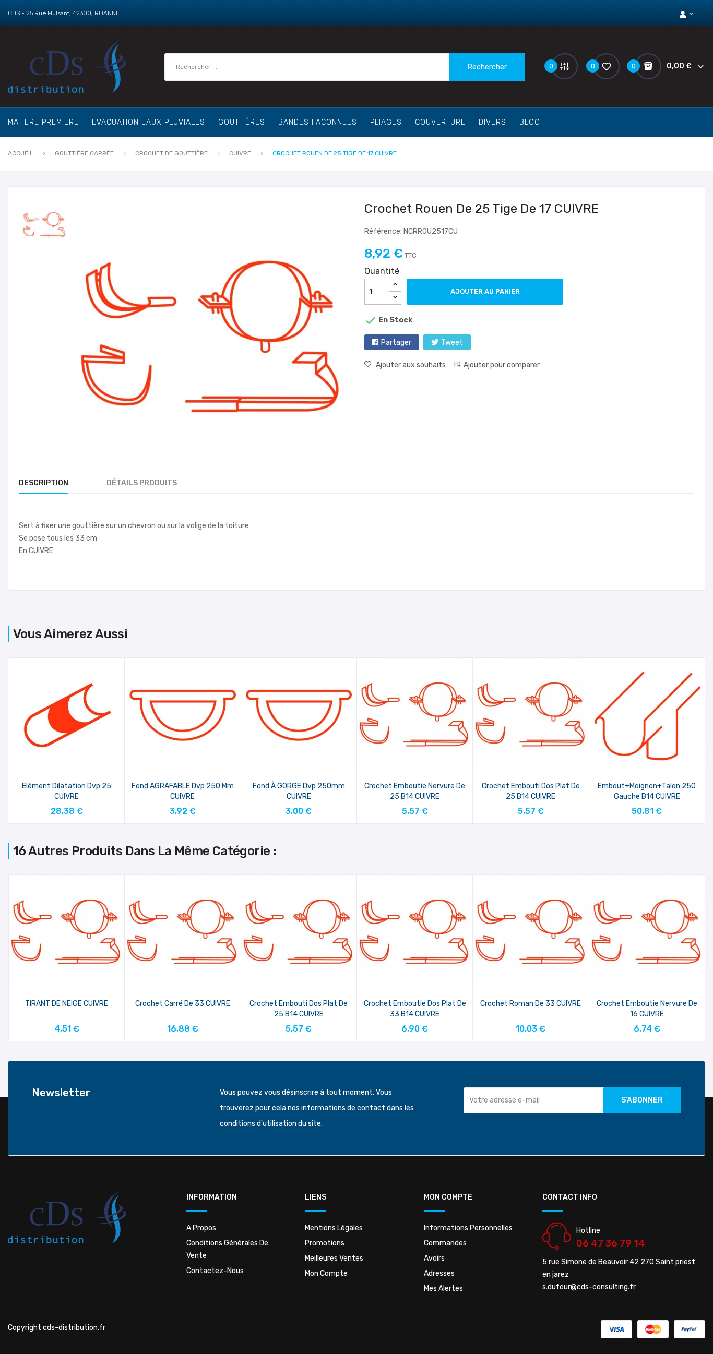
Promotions (324, 1243)
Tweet (452, 342)
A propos (201, 1228)
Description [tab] (43, 482)
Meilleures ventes (334, 1258)
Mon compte (326, 1273)
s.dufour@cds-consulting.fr (589, 1287)
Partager (396, 342)
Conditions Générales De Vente (227, 1249)
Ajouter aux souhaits (411, 365)
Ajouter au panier (485, 291)
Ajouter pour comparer (502, 365)
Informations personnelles (468, 1228)
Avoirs (434, 1258)
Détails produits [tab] (141, 482)
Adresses (439, 1273)
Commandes (445, 1243)
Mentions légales (334, 1228)
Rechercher (487, 67)
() (594, 66)
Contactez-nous (215, 1270)
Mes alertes (443, 1288)
